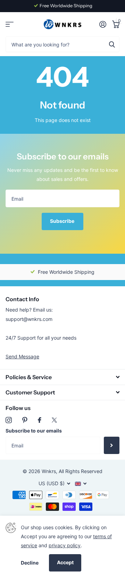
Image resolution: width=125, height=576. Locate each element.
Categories (10, 24)
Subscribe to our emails (34, 431)
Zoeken (111, 44)
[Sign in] (102, 24)
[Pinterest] (24, 420)
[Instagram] (9, 420)
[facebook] (39, 420)
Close (62, 376)
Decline (30, 563)
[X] (54, 420)
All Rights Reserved (80, 471)
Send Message (22, 356)
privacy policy (65, 545)
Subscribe (62, 221)
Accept (65, 562)
